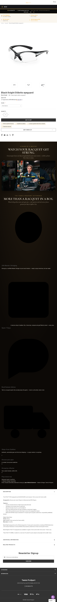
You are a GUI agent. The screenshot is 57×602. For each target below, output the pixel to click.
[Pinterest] (13, 135)
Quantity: (3, 111)
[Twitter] (10, 135)
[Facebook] (2, 135)
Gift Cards (26, 12)
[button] (28, 99)
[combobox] (52, 600)
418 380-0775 (12, 10)
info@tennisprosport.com (23, 10)
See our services (34, 20)
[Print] (7, 135)
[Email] (4, 135)
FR (33, 12)
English (50, 600)
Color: (3, 103)
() (55, 2)
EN (30, 12)
